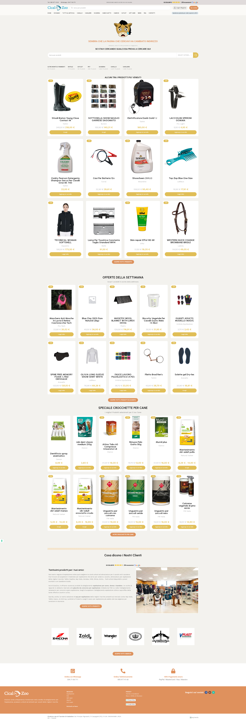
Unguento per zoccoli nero (161, 512)
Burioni (104, 124)
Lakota (181, 246)
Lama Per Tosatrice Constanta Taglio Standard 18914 (104, 241)
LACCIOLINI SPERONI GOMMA (181, 119)
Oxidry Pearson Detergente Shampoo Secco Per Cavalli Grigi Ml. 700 (65, 180)
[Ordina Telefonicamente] (123, 671)
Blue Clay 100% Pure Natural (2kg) (92, 319)
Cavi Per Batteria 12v (104, 178)
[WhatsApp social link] (213, 692)
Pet (68, 696)
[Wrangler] (110, 636)
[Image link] (16, 693)
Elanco (84, 448)
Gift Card (69, 698)
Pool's (123, 326)
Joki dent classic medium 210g (84, 443)
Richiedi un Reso (72, 706)
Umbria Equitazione (185, 324)
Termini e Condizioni (132, 694)
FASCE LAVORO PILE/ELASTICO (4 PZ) (123, 375)
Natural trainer (187, 455)
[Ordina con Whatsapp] (72, 671)
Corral (103, 182)
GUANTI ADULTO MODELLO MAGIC (184, 319)
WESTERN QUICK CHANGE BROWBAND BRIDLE (180, 241)
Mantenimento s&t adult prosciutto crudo (84, 510)
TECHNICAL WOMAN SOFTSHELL (65, 241)
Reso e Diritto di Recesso (134, 696)
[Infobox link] (53, 2)
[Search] (195, 55)
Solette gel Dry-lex (184, 374)
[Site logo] (58, 8)
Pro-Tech (61, 326)
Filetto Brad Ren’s (154, 374)
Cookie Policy (131, 704)
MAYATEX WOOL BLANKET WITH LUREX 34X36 (123, 320)
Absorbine (142, 182)
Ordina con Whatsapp (72, 677)
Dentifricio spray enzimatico (59, 454)
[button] (180, 2)
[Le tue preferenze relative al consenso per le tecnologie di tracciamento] (2, 541)
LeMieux (180, 182)
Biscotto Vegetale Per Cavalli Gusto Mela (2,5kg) (154, 320)
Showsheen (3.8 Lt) (142, 178)
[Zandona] (60, 636)
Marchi (69, 700)
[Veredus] (160, 636)
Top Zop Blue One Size (180, 178)
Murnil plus (161, 442)
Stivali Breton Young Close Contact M (65, 119)
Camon (59, 459)
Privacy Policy (131, 700)
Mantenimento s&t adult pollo (187, 450)
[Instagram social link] (209, 692)
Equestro (65, 246)
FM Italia (110, 518)
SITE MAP (70, 702)
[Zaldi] (85, 636)
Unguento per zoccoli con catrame (110, 513)
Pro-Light (181, 124)
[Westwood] (135, 636)
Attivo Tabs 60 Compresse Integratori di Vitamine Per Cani (110, 448)
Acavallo (61, 382)
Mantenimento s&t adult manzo (59, 509)
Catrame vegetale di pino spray (187, 505)
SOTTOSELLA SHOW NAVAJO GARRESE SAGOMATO (103, 119)
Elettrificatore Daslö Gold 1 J (142, 118)
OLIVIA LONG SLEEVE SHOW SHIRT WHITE (92, 375)
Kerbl (104, 246)
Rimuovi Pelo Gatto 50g (135, 443)
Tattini (65, 124)
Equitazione (70, 694)
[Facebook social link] (206, 692)
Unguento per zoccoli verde (136, 512)
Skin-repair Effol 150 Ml (142, 240)
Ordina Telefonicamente (123, 677)
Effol (142, 244)
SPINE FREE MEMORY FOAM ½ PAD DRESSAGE (61, 376)
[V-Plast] (185, 636)
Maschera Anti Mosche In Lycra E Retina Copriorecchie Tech (61, 320)
